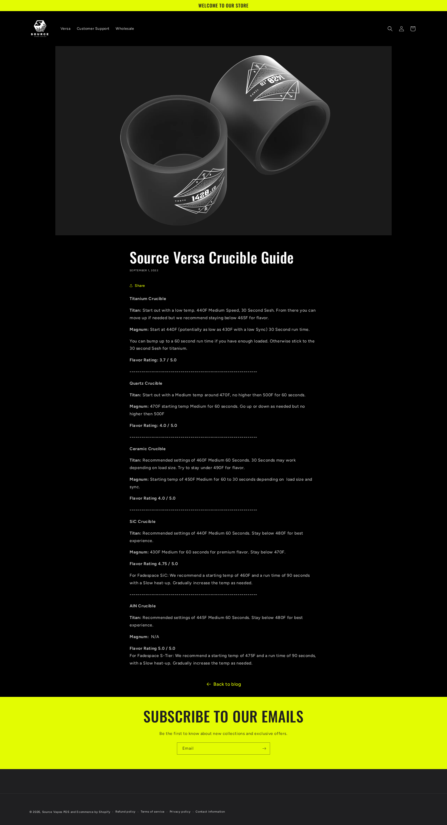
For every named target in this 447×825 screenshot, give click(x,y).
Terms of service (153, 811)
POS (66, 812)
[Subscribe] (264, 748)
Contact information (210, 811)
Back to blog (227, 684)
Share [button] (140, 285)
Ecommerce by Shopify (93, 812)
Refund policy (125, 811)
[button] (390, 28)
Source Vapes (52, 812)
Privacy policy (180, 811)
